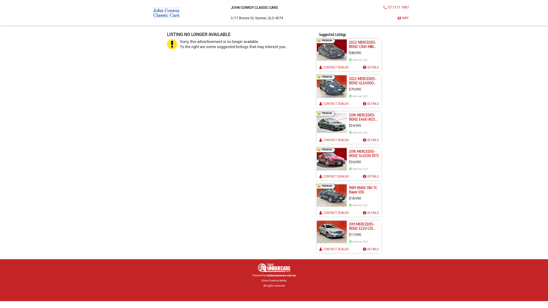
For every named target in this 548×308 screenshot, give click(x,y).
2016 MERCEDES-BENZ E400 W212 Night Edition (363, 117)
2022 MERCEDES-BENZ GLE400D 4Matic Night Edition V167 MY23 (362, 80)
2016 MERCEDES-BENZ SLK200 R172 (364, 153)
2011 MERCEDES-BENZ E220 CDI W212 (361, 226)
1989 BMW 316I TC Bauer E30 (363, 189)
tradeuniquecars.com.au (281, 275)
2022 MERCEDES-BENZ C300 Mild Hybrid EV (362, 44)
